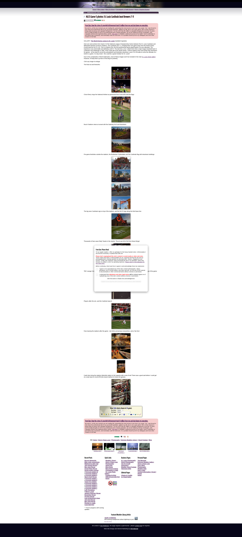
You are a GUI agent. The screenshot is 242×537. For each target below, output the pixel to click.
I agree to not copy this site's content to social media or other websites (121, 281)
